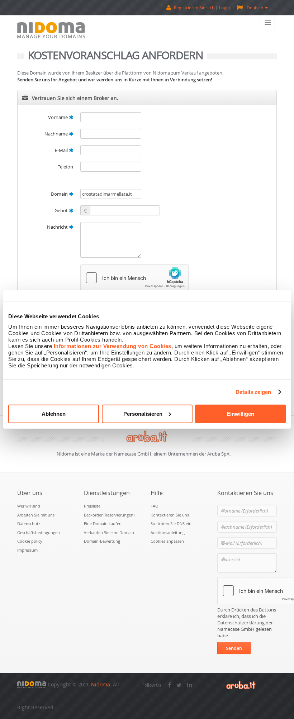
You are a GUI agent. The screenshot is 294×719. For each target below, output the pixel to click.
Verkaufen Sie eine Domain (109, 532)
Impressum (27, 550)
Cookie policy (29, 541)
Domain (60, 194)
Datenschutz (28, 523)
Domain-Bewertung (102, 541)
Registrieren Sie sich (194, 7)
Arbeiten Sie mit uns (35, 515)
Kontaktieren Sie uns (170, 515)
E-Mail (62, 150)
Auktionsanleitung (168, 532)
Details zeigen (253, 392)
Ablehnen (54, 413)
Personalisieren (142, 413)
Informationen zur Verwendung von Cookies (112, 346)
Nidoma (100, 684)
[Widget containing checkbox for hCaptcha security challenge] (134, 277)
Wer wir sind (28, 506)
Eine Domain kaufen (103, 523)
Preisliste (92, 506)
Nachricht (58, 227)
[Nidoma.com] (31, 684)
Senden (234, 648)
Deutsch (255, 7)
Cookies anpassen (167, 541)
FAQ (154, 506)
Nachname (56, 133)
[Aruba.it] (241, 684)
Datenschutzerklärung (241, 622)
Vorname (58, 117)
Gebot (61, 210)
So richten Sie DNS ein (171, 523)
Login (224, 7)
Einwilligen (240, 413)
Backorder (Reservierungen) (109, 515)
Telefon (65, 166)
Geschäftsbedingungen (38, 532)
